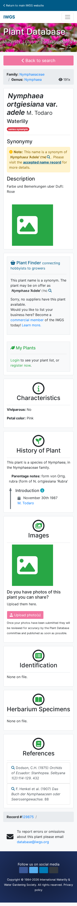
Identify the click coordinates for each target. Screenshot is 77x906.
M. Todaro (26, 503)
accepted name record (42, 162)
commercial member (27, 320)
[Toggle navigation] (68, 17)
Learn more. (31, 325)
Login (14, 360)
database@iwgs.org (33, 842)
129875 (28, 817)
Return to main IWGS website (24, 5)
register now (20, 365)
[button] (23, 870)
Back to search (39, 60)
